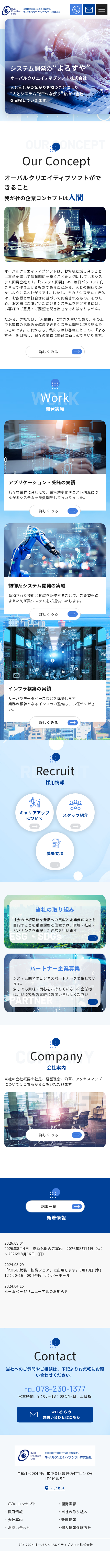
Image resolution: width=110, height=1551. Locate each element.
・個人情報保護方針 (74, 1527)
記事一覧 (48, 1206)
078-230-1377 (60, 1388)
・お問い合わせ (17, 1527)
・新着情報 (67, 1519)
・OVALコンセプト (20, 1503)
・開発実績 (67, 1503)
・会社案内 (13, 1519)
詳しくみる (48, 351)
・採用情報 (13, 1511)
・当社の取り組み (73, 1511)
